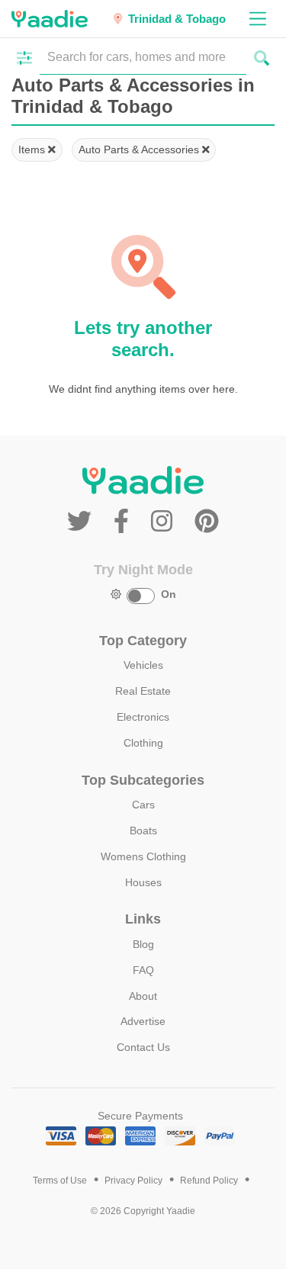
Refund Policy (209, 1180)
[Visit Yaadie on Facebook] (124, 521)
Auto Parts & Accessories (140, 149)
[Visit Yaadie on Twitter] (82, 521)
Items (33, 149)
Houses (143, 882)
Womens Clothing (143, 856)
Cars (143, 804)
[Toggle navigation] (257, 18)
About (143, 996)
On (168, 594)
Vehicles (143, 665)
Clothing (143, 743)
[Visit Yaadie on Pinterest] (207, 521)
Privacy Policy (133, 1180)
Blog (143, 944)
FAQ (143, 970)
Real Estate (143, 691)
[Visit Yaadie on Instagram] (165, 521)
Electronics (143, 717)
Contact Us (143, 1047)
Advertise (143, 1021)
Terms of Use (60, 1180)
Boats (143, 830)
